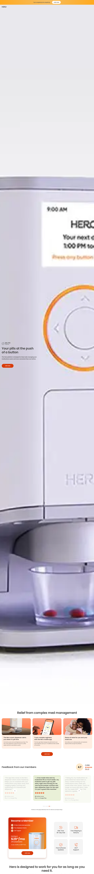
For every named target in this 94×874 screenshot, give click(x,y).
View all (87, 769)
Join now (7, 366)
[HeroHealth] (4, 7)
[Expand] (15, 790)
